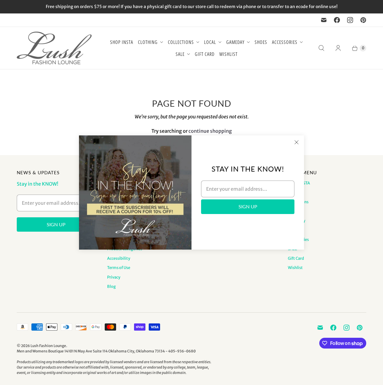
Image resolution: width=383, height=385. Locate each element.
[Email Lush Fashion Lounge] (323, 20)
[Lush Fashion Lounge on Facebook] (337, 20)
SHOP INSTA (121, 42)
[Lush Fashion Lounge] (54, 48)
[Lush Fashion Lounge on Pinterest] (363, 20)
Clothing (148, 42)
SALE (180, 54)
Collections (181, 42)
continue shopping (210, 131)
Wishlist (228, 54)
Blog (111, 286)
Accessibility (118, 258)
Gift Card (205, 54)
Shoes (261, 42)
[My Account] (338, 48)
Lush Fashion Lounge (48, 345)
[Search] (321, 48)
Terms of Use (118, 267)
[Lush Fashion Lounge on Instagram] (350, 20)
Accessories (284, 42)
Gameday (235, 42)
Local (210, 42)
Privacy (113, 277)
